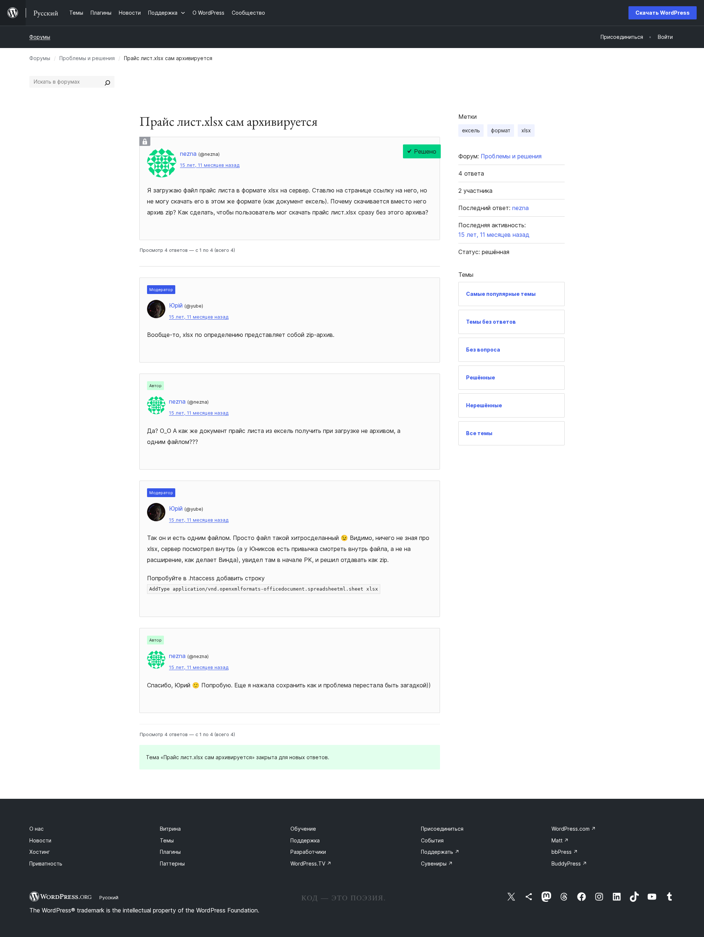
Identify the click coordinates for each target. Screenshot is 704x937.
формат (500, 130)
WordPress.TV (310, 863)
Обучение (303, 829)
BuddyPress (569, 863)
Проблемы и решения (87, 58)
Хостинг (39, 852)
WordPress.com (573, 829)
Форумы (39, 37)
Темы (167, 840)
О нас (36, 829)
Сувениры (437, 863)
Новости (40, 840)
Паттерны (172, 863)
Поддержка (305, 840)
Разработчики (308, 852)
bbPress (564, 852)
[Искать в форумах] (107, 82)
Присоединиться (442, 829)
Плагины (170, 852)
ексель (471, 130)
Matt (560, 840)
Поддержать (440, 852)
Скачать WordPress (662, 13)
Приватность (45, 863)
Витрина (170, 829)
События (432, 840)
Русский (108, 897)
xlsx (526, 130)
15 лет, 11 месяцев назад (209, 165)
